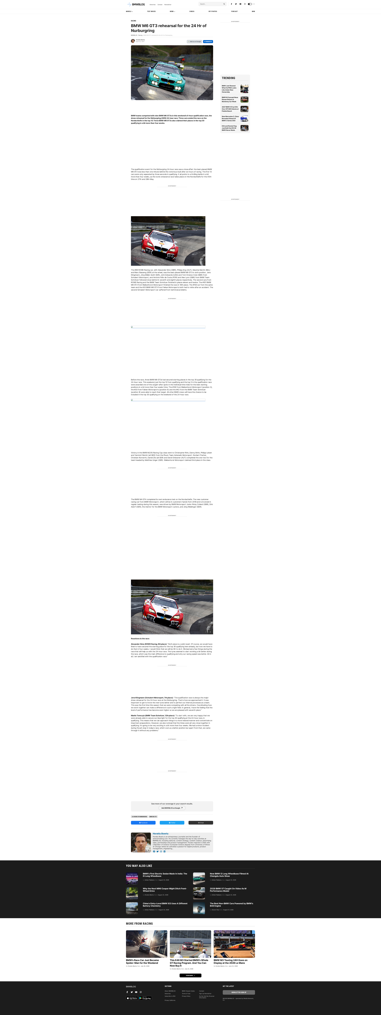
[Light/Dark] (250, 4)
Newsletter (167, 4)
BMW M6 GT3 (153, 816)
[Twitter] (236, 4)
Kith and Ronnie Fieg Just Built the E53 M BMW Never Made (229, 128)
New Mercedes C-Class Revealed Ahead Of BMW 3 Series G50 (230, 118)
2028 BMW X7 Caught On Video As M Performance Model (228, 889)
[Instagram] (245, 4)
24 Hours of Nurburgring (139, 816)
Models (128, 11)
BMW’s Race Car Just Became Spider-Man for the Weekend (142, 961)
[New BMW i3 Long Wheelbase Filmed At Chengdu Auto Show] (199, 873)
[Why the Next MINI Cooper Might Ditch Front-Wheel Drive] (132, 888)
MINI (253, 11)
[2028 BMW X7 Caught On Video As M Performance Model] (199, 888)
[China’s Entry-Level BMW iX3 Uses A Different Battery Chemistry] (132, 903)
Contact (160, 4)
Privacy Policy (186, 996)
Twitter (172, 823)
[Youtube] (240, 4)
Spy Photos (213, 11)
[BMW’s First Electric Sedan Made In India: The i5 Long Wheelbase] (132, 873)
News (172, 11)
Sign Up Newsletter (205, 993)
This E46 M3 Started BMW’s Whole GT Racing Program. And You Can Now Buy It (189, 963)
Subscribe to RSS (170, 996)
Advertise (153, 4)
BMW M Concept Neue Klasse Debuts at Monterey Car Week (230, 99)
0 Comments (208, 41)
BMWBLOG (134, 35)
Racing (133, 21)
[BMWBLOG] (142, 987)
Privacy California (170, 1000)
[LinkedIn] (164, 851)
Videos (191, 11)
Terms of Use (186, 993)
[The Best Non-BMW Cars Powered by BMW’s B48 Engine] (199, 903)
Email (202, 823)
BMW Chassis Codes (188, 991)
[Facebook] (231, 4)
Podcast (234, 11)
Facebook (144, 823)
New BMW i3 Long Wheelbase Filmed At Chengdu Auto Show (229, 874)
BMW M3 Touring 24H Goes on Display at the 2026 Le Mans (230, 961)
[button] (210, 632)
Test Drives (151, 11)
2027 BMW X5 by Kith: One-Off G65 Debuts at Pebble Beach (230, 109)
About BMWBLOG (170, 991)
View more (189, 975)
